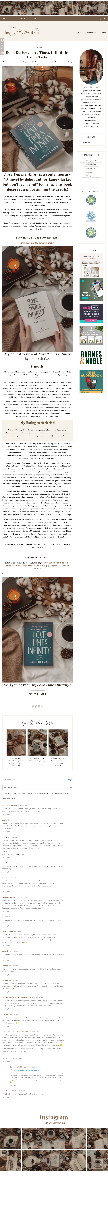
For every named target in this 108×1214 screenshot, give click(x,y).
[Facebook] (93, 16)
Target (53, 565)
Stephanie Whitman (18, 1067)
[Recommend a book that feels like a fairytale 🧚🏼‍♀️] (87, 8)
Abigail (5, 951)
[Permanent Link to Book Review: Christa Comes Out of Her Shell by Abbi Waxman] (58, 755)
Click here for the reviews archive (37, 242)
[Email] (2, 53)
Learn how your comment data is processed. (52, 793)
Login (70, 780)
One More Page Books (56, 562)
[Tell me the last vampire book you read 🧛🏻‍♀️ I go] (101, 8)
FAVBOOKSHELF (9, 1091)
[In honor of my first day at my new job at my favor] (61, 8)
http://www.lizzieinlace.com (13, 854)
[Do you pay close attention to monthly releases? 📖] (75, 1160)
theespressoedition (57, 1123)
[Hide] (1, 57)
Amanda (5, 1014)
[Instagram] (101, 16)
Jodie (4, 820)
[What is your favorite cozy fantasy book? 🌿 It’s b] (47, 8)
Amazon (10, 565)
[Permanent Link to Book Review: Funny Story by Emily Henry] (37, 755)
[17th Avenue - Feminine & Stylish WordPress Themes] (91, 276)
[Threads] (96, 16)
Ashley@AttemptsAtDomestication (17, 997)
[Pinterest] (98, 16)
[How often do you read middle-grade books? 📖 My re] (20, 8)
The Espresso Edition (21, 31)
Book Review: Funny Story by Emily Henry (37, 759)
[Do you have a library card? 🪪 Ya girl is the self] (97, 1160)
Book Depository (25, 565)
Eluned (5, 917)
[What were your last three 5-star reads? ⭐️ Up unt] (7, 8)
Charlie (5, 863)
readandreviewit (9, 897)
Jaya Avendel (7, 931)
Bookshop (42, 565)
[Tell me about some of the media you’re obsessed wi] (74, 8)
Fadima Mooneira (9, 805)
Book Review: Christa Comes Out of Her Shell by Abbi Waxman (58, 762)
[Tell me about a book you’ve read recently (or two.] (33, 8)
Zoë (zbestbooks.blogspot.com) (15, 1032)
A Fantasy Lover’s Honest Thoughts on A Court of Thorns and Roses (16, 762)
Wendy (5, 966)
